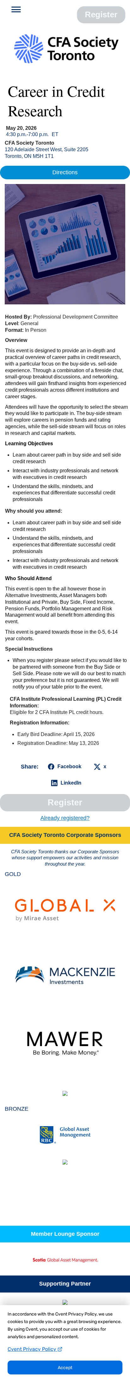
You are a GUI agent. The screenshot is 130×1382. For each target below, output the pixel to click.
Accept (65, 1367)
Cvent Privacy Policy (32, 1349)
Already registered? (65, 818)
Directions (65, 172)
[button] (14, 10)
